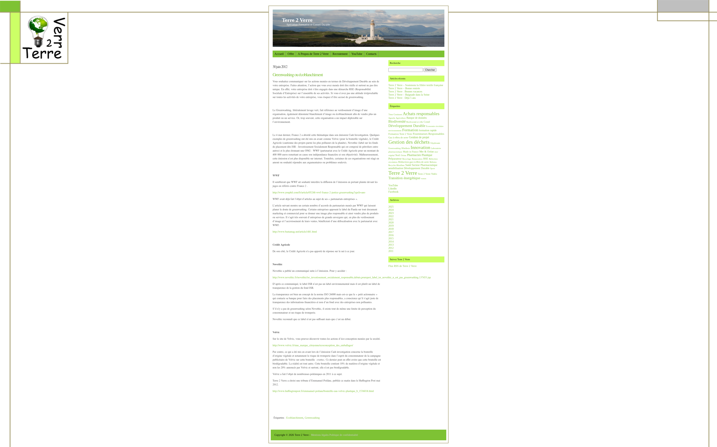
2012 (391, 247)
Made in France (411, 151)
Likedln (392, 188)
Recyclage (406, 159)
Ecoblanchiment (294, 417)
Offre (291, 53)
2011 (390, 251)
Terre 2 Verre (297, 20)
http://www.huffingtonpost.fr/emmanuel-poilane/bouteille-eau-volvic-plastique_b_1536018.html (323, 391)
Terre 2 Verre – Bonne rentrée (404, 88)
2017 (391, 231)
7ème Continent (395, 114)
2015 (391, 238)
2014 (391, 241)
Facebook (393, 191)
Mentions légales (320, 434)
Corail (427, 122)
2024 (391, 209)
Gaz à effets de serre (398, 137)
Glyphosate (435, 143)
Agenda (391, 118)
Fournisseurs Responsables (428, 133)
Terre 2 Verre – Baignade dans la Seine (408, 94)
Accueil (279, 53)
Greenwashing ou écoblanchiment (298, 74)
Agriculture (401, 118)
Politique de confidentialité (343, 434)
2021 (391, 219)
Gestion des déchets (409, 142)
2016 (391, 235)
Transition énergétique (404, 178)
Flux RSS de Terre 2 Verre (402, 265)
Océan (403, 155)
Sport (432, 168)
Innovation (420, 147)
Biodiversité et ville (414, 122)
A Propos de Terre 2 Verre (313, 53)
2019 (391, 225)
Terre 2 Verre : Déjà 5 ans (402, 97)
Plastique (427, 155)
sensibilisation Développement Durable (408, 168)
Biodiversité (397, 121)
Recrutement (340, 53)
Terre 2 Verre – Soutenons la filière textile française (415, 85)
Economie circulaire (434, 126)
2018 (391, 228)
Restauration (417, 159)
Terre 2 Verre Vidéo (427, 174)
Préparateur (395, 158)
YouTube (356, 53)
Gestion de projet (419, 137)
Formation (410, 130)
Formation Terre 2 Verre (400, 134)
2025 (391, 206)
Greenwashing (312, 417)
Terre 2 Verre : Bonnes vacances (405, 91)
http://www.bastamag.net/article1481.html (295, 231)
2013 (391, 244)
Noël (397, 155)
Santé (408, 164)
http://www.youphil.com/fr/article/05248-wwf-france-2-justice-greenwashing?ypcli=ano (319, 192)
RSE (425, 158)
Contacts (371, 53)
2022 (391, 216)
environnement (394, 131)
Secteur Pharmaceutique (424, 164)
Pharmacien (414, 155)
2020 (391, 222)
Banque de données (416, 117)
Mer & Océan (426, 151)
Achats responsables (421, 113)
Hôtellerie (405, 148)
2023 (391, 212)
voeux (423, 178)
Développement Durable (406, 126)
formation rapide (428, 130)
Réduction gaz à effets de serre (413, 162)
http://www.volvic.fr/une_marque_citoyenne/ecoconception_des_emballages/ (313, 345)
